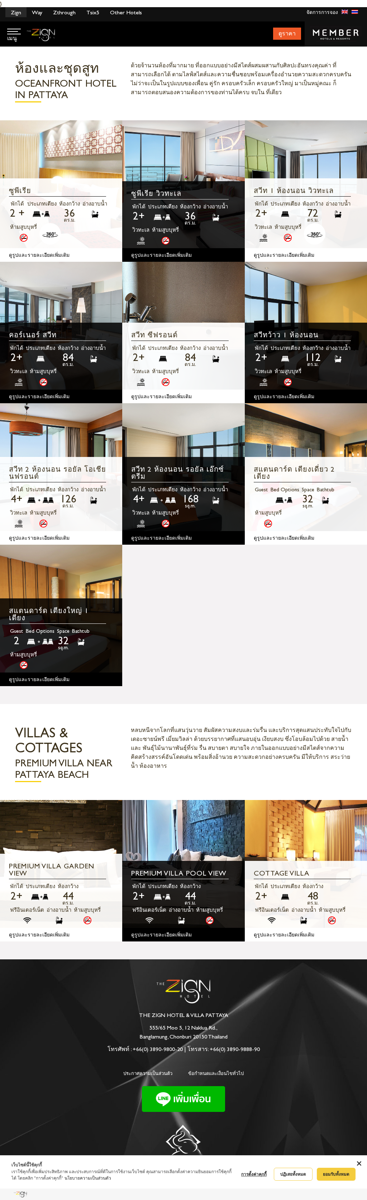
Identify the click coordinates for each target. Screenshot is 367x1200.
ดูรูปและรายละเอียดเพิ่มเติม (39, 255)
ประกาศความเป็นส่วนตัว (147, 1073)
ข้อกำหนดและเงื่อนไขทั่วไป (216, 1073)
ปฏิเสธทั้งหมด (293, 1174)
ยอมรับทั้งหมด (336, 1174)
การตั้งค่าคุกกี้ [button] (254, 1174)
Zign (16, 12)
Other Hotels (126, 12)
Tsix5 (92, 12)
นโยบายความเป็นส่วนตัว (88, 1178)
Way (37, 12)
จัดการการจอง (322, 12)
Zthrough (64, 12)
